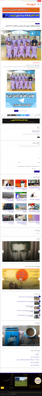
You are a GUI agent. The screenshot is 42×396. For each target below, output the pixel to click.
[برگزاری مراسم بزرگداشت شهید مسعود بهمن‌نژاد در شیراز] (8, 206)
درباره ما (11, 382)
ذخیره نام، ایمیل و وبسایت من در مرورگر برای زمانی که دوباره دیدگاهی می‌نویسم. (28, 166)
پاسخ (38, 137)
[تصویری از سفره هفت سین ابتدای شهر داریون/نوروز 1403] (37, 303)
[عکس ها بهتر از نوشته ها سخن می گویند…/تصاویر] (37, 298)
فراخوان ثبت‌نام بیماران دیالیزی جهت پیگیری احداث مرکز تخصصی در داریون (34, 211)
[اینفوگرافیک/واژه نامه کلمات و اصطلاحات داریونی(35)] (34, 218)
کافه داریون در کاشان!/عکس (29, 306)
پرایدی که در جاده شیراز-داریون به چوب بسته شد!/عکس (25, 310)
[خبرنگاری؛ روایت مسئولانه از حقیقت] (34, 195)
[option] (21, 251)
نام (39, 158)
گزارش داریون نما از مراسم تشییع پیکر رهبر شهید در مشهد (8, 222)
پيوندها (12, 377)
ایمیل (39, 162)
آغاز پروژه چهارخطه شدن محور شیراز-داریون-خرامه (21, 211)
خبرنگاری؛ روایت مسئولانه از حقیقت (35, 199)
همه (36, 23)
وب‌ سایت (19, 162)
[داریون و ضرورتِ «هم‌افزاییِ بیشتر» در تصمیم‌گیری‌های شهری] (8, 195)
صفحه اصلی (11, 384)
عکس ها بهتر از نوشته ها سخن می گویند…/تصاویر (26, 296)
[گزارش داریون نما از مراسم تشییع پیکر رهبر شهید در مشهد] (8, 218)
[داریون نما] (31, 4)
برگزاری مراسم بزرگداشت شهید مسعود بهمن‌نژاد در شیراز (8, 211)
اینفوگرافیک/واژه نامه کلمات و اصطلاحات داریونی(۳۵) (34, 222)
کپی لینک (16, 110)
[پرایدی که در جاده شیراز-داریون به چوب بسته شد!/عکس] (37, 312)
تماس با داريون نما (10, 379)
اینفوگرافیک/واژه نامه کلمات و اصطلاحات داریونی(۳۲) (29, 288)
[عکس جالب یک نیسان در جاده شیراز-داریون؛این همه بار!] (37, 317)
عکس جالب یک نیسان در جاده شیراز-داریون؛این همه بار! (25, 315)
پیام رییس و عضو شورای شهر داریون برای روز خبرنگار (21, 189)
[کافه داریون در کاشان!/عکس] (37, 307)
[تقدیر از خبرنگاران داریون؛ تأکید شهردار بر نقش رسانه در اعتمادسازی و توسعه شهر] (34, 183)
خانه (38, 21)
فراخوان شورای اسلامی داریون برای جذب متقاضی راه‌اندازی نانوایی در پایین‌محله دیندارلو (22, 223)
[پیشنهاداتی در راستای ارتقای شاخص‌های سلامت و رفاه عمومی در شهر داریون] (21, 195)
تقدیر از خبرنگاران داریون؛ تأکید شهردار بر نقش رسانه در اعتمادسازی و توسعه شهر (34, 188)
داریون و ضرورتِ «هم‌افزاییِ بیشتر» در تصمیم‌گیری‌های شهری (8, 200)
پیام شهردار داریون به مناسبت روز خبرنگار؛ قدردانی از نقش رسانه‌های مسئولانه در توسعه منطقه (24, 1)
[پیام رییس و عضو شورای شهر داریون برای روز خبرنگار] (21, 183)
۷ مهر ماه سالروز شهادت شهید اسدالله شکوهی (30, 260)
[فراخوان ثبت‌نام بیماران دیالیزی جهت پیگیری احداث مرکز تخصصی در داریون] (34, 206)
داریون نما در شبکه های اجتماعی (8, 380)
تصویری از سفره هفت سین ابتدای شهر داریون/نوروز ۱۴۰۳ (25, 301)
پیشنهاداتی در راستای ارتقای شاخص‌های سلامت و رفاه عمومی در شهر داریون (21, 200)
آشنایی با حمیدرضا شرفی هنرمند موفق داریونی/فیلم (29, 345)
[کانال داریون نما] (21, 100)
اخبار (36, 21)
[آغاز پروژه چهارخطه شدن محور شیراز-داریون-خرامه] (21, 206)
